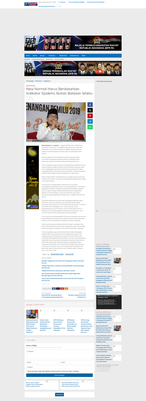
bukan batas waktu (57, 254)
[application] (109, 302)
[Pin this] (90, 115)
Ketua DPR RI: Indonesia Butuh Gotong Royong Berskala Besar (52, 295)
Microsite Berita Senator (102, 371)
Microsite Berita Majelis (103, 368)
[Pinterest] (62, 288)
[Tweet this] (90, 110)
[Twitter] (58, 288)
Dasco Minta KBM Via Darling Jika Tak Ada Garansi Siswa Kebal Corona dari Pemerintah (71, 384)
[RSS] (66, 288)
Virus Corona (30, 85)
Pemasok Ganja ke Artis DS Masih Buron (77, 295)
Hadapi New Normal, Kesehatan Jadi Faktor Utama (58, 271)
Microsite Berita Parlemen (103, 369)
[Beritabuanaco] (30, 4)
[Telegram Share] (90, 121)
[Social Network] (60, 6)
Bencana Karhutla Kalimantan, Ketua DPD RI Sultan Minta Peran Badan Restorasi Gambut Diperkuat (32, 326)
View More (59, 394)
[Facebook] (54, 288)
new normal (69, 254)
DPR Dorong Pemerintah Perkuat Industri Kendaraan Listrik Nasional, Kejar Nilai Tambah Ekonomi (86, 326)
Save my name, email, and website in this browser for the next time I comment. (53, 371)
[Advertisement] (73, 21)
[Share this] (90, 104)
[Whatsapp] (90, 127)
